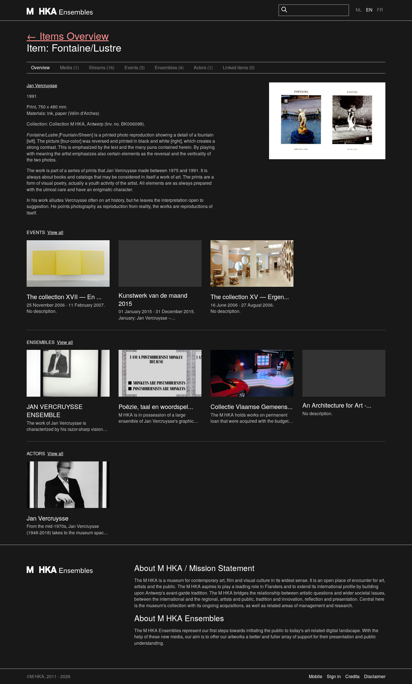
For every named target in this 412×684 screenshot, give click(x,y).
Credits (352, 676)
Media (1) (69, 67)
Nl (359, 9)
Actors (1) (203, 67)
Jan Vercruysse (42, 85)
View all (55, 232)
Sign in (334, 676)
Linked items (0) (238, 67)
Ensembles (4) (169, 67)
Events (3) (134, 67)
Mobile (315, 676)
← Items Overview (68, 35)
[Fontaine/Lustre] (327, 121)
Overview (40, 67)
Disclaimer (374, 676)
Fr (380, 9)
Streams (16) (101, 67)
